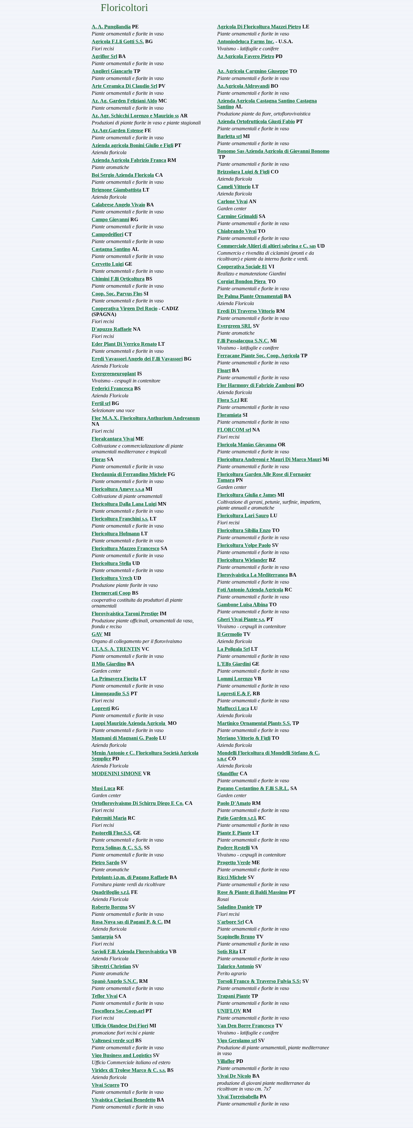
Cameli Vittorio (234, 186)
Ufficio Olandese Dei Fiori (120, 1025)
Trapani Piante (233, 996)
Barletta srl (229, 136)
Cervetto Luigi (108, 264)
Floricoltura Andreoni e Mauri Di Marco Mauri (269, 459)
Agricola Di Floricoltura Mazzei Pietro (259, 26)
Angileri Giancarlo (112, 71)
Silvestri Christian (111, 966)
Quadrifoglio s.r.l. (111, 892)
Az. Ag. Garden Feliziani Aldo (124, 101)
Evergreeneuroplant (114, 373)
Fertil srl (101, 403)
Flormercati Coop (111, 593)
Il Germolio (229, 634)
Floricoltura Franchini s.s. (120, 518)
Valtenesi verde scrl (113, 1040)
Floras (99, 459)
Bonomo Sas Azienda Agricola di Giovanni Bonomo (273, 151)
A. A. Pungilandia (111, 26)
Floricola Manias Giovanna (247, 444)
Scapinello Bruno (236, 936)
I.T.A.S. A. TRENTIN (116, 649)
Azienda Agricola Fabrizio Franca (129, 160)
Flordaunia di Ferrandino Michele (129, 474)
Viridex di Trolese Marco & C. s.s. (129, 1070)
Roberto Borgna (109, 907)
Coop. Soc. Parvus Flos (117, 293)
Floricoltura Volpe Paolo (244, 545)
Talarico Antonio (235, 966)
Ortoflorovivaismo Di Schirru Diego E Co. (138, 803)
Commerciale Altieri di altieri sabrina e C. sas (266, 246)
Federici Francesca (112, 388)
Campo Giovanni (110, 219)
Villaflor (226, 1061)
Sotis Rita (227, 951)
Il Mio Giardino (109, 664)
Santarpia (102, 936)
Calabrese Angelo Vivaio (118, 204)
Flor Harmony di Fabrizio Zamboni (256, 385)
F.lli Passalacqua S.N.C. (243, 340)
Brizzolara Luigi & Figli (243, 171)
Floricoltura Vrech (112, 578)
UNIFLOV (229, 1011)
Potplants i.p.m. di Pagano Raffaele (130, 877)
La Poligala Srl (233, 649)
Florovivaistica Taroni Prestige (125, 613)
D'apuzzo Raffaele (112, 329)
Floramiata (229, 415)
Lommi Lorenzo (235, 678)
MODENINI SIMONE (117, 773)
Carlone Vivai (232, 201)
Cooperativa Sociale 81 (242, 266)
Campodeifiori (107, 234)
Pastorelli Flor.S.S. (112, 833)
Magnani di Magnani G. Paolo (125, 738)
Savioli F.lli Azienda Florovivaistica (130, 951)
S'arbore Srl (230, 922)
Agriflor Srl (104, 56)
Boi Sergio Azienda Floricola (123, 175)
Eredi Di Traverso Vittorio (246, 311)
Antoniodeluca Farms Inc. (245, 41)
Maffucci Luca (233, 708)
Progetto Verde (233, 862)
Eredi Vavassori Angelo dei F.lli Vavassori (137, 358)
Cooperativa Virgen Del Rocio (124, 308)
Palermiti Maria (109, 818)
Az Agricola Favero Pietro (245, 56)
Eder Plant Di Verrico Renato (124, 344)
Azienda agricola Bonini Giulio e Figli (132, 145)
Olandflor (227, 773)
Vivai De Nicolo (234, 1076)
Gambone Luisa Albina (242, 604)
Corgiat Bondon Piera (242, 281)
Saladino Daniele (235, 907)
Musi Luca (103, 788)
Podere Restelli (233, 847)
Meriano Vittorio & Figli (243, 738)
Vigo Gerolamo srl (237, 1040)
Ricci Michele (232, 877)
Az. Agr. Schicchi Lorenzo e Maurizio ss (135, 115)
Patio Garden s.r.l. (237, 818)
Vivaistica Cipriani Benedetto (124, 1100)
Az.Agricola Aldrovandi (243, 86)
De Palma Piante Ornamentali (250, 296)
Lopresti (101, 708)
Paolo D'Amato (234, 803)
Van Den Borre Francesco (245, 1025)
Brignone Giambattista (116, 190)
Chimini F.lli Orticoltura (118, 279)
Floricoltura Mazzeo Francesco (125, 548)
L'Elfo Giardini (234, 664)
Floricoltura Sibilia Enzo (244, 530)
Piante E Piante (234, 833)
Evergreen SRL (234, 326)
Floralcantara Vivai (113, 438)
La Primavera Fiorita (115, 678)
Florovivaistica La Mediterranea (252, 575)
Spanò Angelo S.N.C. (115, 981)
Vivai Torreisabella (237, 1096)
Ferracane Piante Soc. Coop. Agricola (258, 355)
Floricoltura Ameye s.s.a (118, 489)
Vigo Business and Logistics (122, 1055)
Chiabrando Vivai (237, 231)
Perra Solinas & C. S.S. (117, 847)
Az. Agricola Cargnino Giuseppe (252, 71)
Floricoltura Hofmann (116, 533)
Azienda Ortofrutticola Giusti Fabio (256, 121)
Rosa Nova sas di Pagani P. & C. (127, 922)
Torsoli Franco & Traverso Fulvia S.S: (259, 981)
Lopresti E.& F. (234, 693)
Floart (224, 370)
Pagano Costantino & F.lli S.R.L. (253, 788)
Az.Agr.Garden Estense (117, 130)
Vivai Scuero (105, 1085)
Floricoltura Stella (111, 563)
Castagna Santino (111, 249)
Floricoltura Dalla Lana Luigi (124, 504)
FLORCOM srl (234, 429)
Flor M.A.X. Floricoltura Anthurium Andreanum (146, 418)
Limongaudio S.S (110, 693)
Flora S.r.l (228, 400)
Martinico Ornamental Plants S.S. (254, 723)
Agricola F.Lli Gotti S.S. (118, 41)
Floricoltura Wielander (242, 560)
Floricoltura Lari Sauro (243, 515)
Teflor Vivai (104, 996)
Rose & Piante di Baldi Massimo (252, 892)
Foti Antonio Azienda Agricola (250, 589)
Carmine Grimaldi (237, 216)
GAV (97, 634)
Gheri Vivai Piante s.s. (241, 619)
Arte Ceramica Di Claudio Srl (124, 86)
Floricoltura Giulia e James (246, 495)
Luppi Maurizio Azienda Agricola (129, 723)
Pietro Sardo (105, 862)
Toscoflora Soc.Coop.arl (118, 1011)
